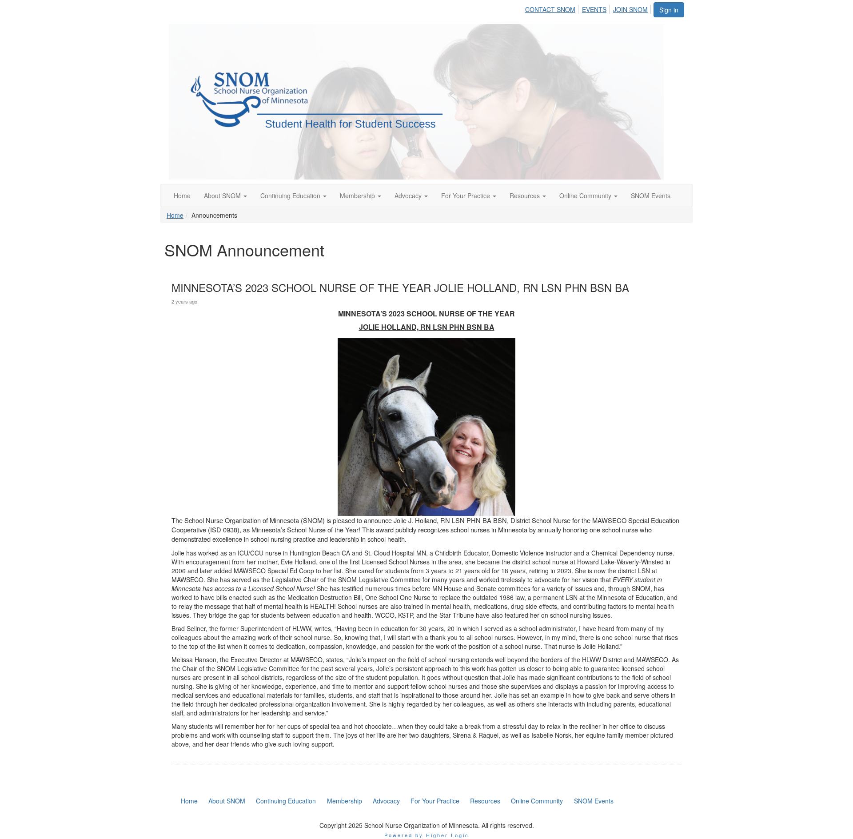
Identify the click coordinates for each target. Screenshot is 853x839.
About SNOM (223, 195)
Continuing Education (291, 195)
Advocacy (409, 195)
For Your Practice (466, 195)
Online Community (586, 195)
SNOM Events (650, 195)
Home (182, 195)
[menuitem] (552, 8)
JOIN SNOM (630, 9)
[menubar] (589, 8)
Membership (358, 195)
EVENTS (594, 9)
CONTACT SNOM (550, 9)
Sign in (668, 9)
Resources (526, 195)
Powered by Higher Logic (426, 835)
